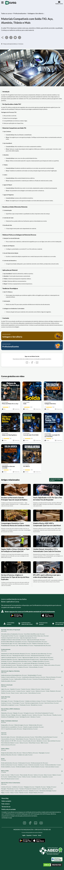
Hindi (39, 835)
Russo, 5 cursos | (15, 693)
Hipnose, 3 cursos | (23, 792)
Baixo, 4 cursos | (48, 775)
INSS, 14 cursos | (45, 739)
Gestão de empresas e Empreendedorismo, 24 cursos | (14, 675)
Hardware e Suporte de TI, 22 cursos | (10, 637)
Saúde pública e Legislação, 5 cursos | (10, 705)
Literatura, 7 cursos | (35, 717)
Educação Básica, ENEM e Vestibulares (10, 709)
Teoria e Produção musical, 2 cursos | (10, 778)
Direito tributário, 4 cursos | (38, 766)
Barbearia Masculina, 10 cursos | (9, 754)
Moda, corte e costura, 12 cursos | (52, 665)
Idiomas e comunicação (6, 685)
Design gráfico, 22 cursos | (7, 725)
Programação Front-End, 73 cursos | (10, 636)
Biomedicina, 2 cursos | (36, 705)
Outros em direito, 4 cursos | (52, 766)
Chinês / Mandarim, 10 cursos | (53, 691)
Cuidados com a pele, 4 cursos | (25, 754)
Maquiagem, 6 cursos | (44, 752)
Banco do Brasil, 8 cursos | (54, 741)
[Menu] (2, 2)
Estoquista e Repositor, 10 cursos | (9, 659)
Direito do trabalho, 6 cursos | (23, 766)
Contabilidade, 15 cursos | (7, 679)
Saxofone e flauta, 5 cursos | (14, 776)
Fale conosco (6, 804)
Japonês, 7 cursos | (30, 691)
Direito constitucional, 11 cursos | (9, 764)
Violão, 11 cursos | (14, 775)
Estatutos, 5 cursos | (23, 764)
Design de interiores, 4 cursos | (30, 729)
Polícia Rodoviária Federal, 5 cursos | (10, 742)
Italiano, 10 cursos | (36, 689)
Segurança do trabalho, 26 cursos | (30, 657)
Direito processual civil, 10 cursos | (39, 763)
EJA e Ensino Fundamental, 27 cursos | (44, 713)
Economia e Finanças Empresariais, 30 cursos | (44, 679)
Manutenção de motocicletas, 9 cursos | (22, 661)
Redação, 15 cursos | (18, 713)
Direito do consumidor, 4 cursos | (36, 764)
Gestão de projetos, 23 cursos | (8, 681)
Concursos (3, 733)
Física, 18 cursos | (47, 715)
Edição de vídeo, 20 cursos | (35, 725)
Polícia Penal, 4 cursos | (34, 742)
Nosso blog (5, 798)
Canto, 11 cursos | (5, 775)
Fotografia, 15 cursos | (40, 787)
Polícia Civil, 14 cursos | (35, 739)
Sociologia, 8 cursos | (25, 717)
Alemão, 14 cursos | (6, 693)
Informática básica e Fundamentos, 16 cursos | (12, 634)
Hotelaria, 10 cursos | (23, 667)
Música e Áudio (5, 771)
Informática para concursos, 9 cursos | (25, 737)
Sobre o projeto (6, 801)
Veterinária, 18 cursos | (47, 788)
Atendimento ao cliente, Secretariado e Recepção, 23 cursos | (16, 653)
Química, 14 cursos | (38, 715)
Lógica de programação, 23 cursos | (28, 637)
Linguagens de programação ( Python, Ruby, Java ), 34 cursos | (34, 636)
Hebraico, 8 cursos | (40, 691)
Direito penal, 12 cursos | (24, 763)
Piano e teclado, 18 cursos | (26, 775)
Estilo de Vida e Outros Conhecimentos (10, 783)
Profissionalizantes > (20, 13)
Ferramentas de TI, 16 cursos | (8, 645)
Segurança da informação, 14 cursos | (36, 639)
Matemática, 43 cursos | (7, 713)
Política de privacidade (9, 809)
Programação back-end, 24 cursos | (42, 645)
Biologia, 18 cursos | (16, 715)
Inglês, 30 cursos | (5, 689)
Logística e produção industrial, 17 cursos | (11, 657)
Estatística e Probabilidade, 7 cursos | (10, 717)
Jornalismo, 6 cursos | (38, 665)
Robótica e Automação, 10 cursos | (40, 643)
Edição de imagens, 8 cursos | (21, 725)
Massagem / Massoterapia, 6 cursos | (10, 788)
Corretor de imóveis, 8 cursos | (8, 665)
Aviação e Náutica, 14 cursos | (36, 792)
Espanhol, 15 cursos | (15, 689)
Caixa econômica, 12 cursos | (8, 739)
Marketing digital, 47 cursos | (35, 675)
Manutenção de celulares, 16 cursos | (21, 655)
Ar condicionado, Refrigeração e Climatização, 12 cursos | (36, 663)
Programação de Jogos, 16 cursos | (9, 643)
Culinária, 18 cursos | (6, 787)
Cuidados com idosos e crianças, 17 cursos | (35, 701)
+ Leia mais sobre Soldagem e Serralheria (56, 479)
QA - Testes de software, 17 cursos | (24, 645)
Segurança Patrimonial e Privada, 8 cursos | (28, 659)
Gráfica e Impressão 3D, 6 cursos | (9, 667)
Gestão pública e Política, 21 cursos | (23, 679)
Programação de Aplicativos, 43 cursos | (37, 641)
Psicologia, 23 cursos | (19, 701)
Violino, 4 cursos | (26, 776)
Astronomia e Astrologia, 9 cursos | (47, 790)
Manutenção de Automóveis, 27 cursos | (40, 655)
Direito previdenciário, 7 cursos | (53, 764)
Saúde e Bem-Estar (5, 697)
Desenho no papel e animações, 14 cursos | (33, 727)
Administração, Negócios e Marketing (10, 671)
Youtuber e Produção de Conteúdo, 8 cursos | (30, 788)
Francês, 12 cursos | (26, 689)
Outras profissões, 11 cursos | (36, 667)
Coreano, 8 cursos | (20, 691)
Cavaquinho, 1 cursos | (47, 776)
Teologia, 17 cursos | (51, 787)
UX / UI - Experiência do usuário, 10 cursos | (11, 729)
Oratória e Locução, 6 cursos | (8, 691)
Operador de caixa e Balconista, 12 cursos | (41, 653)
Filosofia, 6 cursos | (57, 715)
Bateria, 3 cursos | (57, 775)
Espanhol (29, 835)
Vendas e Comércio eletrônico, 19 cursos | (11, 677)
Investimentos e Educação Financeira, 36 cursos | (34, 677)
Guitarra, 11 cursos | (39, 775)
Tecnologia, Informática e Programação (10, 630)
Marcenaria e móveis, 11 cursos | (24, 665)
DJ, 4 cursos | (4, 776)
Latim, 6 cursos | (24, 693)
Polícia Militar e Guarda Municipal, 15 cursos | (46, 737)
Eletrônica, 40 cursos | (6, 655)
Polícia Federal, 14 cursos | (22, 739)
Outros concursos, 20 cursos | (8, 744)
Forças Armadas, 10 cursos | (29, 741)
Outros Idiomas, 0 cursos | (34, 693)
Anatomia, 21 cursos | (6, 703)
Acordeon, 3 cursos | (36, 776)
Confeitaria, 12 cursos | (17, 787)
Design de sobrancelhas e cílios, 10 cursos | (11, 752)
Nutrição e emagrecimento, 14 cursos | (34, 703)
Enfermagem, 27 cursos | (7, 701)
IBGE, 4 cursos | (44, 742)
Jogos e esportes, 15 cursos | (21, 790)
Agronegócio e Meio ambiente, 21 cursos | (11, 663)
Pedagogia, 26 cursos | (29, 787)
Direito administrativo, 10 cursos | (9, 763)
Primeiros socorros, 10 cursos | (54, 701)
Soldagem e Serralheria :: (36, 13)
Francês (35, 835)
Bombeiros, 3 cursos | (42, 741)
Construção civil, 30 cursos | (46, 657)
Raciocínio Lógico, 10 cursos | (8, 737)
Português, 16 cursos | (29, 713)
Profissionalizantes (5, 650)
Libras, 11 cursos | (45, 689)
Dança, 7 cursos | (14, 792)
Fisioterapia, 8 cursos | (25, 705)
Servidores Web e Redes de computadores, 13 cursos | (14, 641)
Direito (3, 759)
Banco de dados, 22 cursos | (25, 643)
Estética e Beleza (5, 749)
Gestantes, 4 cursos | (34, 790)
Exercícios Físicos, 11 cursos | (51, 703)
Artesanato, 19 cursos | (6, 661)
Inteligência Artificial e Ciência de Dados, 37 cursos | (13, 639)
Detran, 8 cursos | (24, 742)
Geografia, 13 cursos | (27, 715)
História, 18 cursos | (6, 715)
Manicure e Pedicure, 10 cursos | (30, 752)
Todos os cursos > (7, 13)
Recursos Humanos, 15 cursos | (53, 677)
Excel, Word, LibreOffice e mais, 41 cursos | (34, 634)
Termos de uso (6, 806)
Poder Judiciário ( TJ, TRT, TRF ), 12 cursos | (11, 741)
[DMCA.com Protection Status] (52, 865)
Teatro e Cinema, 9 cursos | (7, 790)
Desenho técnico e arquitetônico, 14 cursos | (12, 727)
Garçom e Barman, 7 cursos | (47, 659)
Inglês (24, 835)
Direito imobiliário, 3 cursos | (8, 766)
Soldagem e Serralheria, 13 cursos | (41, 661)
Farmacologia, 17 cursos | (18, 703)
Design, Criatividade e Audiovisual (9, 721)
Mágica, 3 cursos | (5, 792)
